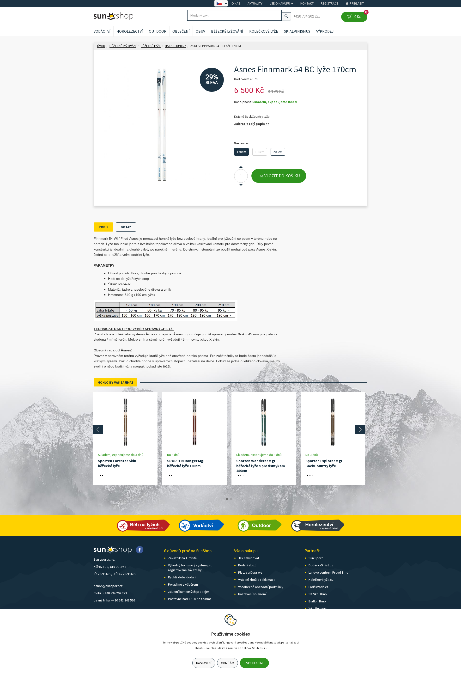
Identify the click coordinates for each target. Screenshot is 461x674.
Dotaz (126, 227)
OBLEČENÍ (181, 31)
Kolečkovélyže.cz (321, 579)
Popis (103, 227)
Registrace (329, 3)
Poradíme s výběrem (183, 584)
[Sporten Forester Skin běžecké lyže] (125, 422)
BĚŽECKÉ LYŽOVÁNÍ (227, 31)
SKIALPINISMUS (297, 31)
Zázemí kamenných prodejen (189, 591)
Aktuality (255, 3)
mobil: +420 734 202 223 (110, 593)
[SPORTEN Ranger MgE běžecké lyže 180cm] (194, 422)
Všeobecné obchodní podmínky (260, 587)
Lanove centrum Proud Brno (328, 572)
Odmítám (227, 663)
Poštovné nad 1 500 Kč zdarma (190, 599)
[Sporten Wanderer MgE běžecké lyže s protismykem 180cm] (264, 422)
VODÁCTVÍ (102, 31)
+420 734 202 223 (307, 16)
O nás (235, 3)
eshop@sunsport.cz (108, 586)
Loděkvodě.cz (318, 587)
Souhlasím (254, 663)
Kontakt (307, 3)
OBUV (200, 31)
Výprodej (325, 31)
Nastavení (203, 663)
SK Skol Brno (318, 594)
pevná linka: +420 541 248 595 (114, 600)
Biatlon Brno (317, 601)
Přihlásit (357, 3)
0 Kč (360, 15)
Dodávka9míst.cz (321, 565)
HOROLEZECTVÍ (129, 31)
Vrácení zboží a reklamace (256, 579)
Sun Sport (316, 558)
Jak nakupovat (248, 558)
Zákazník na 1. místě (182, 558)
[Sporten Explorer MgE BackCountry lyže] (333, 422)
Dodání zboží (247, 565)
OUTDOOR (157, 31)
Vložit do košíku (281, 175)
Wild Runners (318, 608)
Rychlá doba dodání (182, 577)
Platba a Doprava (250, 572)
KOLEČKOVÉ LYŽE (263, 31)
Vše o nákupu (280, 3)
